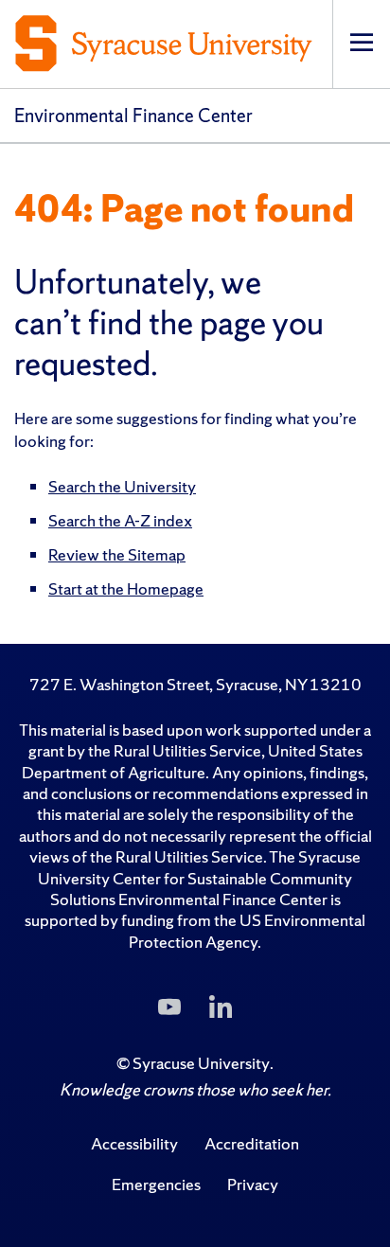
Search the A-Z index (120, 520)
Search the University (122, 486)
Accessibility (134, 1143)
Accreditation (251, 1143)
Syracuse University (201, 1063)
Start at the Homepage (126, 588)
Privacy (252, 1184)
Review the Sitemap (117, 554)
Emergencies (156, 1184)
